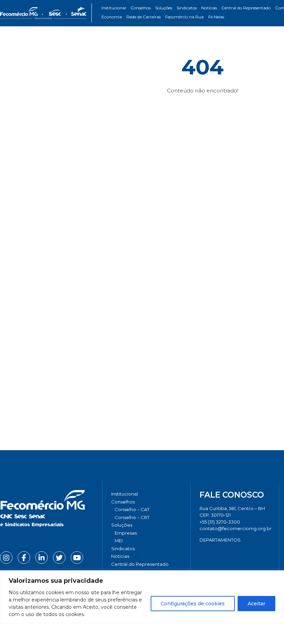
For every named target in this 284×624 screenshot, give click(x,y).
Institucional (113, 7)
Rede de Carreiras (143, 16)
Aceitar (256, 603)
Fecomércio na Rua (184, 16)
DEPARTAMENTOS (220, 540)
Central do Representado (245, 7)
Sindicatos (187, 7)
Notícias (209, 7)
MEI (119, 540)
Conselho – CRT (132, 517)
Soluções (163, 7)
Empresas (126, 533)
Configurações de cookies (193, 603)
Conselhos (141, 7)
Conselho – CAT (132, 509)
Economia (111, 16)
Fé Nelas (216, 16)
